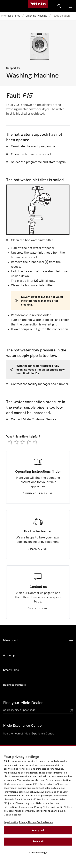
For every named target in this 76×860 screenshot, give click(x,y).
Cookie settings (38, 852)
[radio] (10, 442)
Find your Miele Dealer (23, 703)
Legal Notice (11, 822)
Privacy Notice (27, 822)
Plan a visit (39, 549)
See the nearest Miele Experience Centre (28, 733)
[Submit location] (71, 710)
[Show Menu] (8, 6)
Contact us (39, 609)
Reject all (38, 841)
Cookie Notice (44, 822)
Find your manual (39, 493)
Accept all (38, 830)
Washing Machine (36, 15)
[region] (38, 802)
